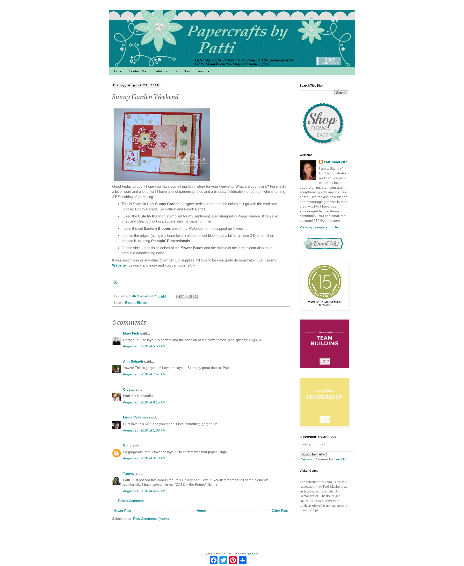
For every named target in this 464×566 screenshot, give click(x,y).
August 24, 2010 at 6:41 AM (144, 491)
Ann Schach (133, 361)
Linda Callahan (135, 417)
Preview (306, 459)
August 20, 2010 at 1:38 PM (144, 430)
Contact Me (137, 71)
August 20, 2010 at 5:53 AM (144, 346)
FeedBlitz (341, 459)
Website (119, 265)
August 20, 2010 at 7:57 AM (144, 374)
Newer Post (122, 511)
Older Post (280, 511)
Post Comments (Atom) (151, 519)
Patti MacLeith (336, 162)
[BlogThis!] (182, 296)
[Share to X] (187, 296)
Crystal (129, 389)
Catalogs (160, 71)
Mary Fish (131, 333)
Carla (127, 445)
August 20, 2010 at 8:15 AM (144, 402)
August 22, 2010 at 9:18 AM (144, 458)
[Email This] (178, 296)
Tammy (129, 473)
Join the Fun (207, 71)
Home (117, 71)
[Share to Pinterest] (196, 296)
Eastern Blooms (136, 303)
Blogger (252, 554)
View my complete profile (319, 227)
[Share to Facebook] (191, 296)
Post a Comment (131, 501)
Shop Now (182, 71)
